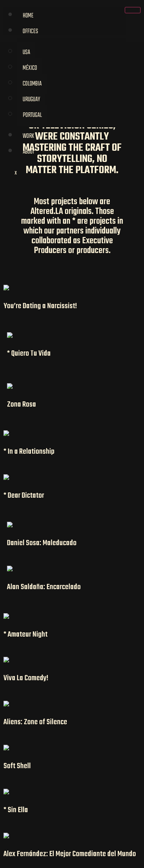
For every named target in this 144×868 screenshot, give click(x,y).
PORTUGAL (32, 115)
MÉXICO (30, 68)
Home (28, 16)
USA (26, 52)
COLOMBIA (32, 84)
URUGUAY (31, 100)
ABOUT (28, 152)
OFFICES (30, 32)
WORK (28, 136)
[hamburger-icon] (133, 10)
